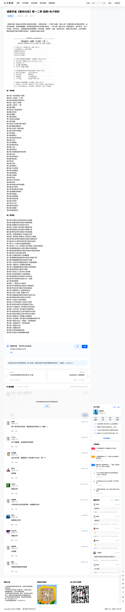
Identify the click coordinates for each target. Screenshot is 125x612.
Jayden (13, 484)
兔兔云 (13, 421)
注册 (84, 346)
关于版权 (25, 3)
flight (12, 515)
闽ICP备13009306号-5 (29, 609)
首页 (18, 3)
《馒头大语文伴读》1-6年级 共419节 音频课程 (112, 524)
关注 (115, 407)
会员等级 (34, 3)
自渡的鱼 (13, 499)
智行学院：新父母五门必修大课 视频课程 (111, 536)
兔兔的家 (13, 546)
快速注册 (117, 3)
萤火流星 (13, 452)
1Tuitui (13, 437)
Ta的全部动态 (106, 438)
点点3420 (13, 530)
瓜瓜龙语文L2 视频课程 (76, 375)
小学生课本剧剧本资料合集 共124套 (21, 375)
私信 (118, 407)
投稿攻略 (52, 3)
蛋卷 (12, 562)
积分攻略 (43, 3)
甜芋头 (13, 468)
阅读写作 (10, 16)
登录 (110, 3)
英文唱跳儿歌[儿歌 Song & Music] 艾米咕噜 (111, 572)
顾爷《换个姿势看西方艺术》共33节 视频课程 (112, 512)
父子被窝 (17, 609)
